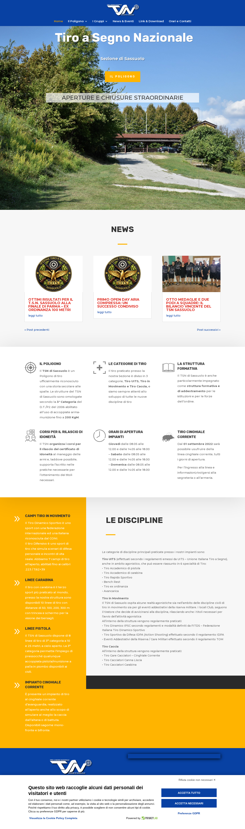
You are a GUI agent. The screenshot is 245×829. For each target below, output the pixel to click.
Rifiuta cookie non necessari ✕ (197, 779)
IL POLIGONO (50, 364)
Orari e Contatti (180, 21)
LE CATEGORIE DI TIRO (127, 364)
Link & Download (151, 21)
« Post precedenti (36, 329)
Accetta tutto (189, 792)
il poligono (122, 76)
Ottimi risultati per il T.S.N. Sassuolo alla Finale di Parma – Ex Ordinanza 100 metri (50, 304)
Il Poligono (76, 21)
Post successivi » (208, 329)
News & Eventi (123, 21)
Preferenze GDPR (189, 813)
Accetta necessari (189, 803)
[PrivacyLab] (149, 818)
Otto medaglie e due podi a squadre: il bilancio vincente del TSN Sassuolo (188, 304)
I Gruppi (98, 21)
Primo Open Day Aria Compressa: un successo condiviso (118, 303)
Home (58, 21)
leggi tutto (35, 315)
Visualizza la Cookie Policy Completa (53, 818)
